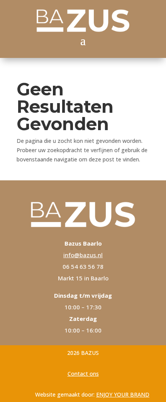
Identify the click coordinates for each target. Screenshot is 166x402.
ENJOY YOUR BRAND (122, 394)
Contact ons (83, 373)
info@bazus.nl (83, 255)
